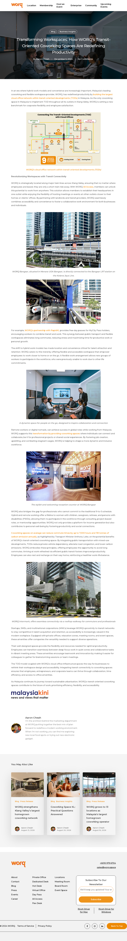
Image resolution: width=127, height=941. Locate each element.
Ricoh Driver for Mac (84, 910)
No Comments (85, 59)
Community (91, 5)
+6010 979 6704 (108, 863)
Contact (15, 881)
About (14, 877)
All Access (88, 187)
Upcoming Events (106, 5)
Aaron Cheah (42, 59)
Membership (46, 5)
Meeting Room (62, 881)
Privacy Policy (45, 926)
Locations (60, 877)
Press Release (26, 801)
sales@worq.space (106, 867)
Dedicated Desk (40, 881)
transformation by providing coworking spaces (56, 433)
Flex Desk (37, 903)
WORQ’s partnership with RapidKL (42, 330)
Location (31, 5)
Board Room (61, 886)
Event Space (61, 890)
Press (14, 890)
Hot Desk (37, 886)
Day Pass (37, 894)
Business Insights (68, 32)
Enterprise (76, 5)
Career (14, 899)
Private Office (39, 877)
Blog (53, 32)
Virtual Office (38, 890)
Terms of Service (25, 926)
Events (14, 894)
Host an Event (60, 5)
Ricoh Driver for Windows (106, 910)
